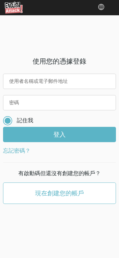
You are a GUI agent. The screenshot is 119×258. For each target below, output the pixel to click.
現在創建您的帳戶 (59, 193)
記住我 (25, 120)
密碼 (14, 102)
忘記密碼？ (17, 150)
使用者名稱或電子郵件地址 (38, 81)
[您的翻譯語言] (103, 7)
